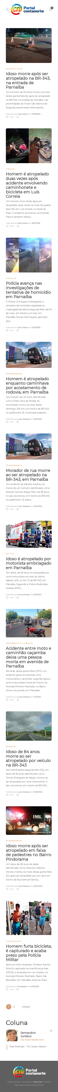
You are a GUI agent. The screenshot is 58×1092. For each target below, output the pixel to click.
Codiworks (37, 1082)
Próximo (26, 1007)
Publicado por (17, 114)
